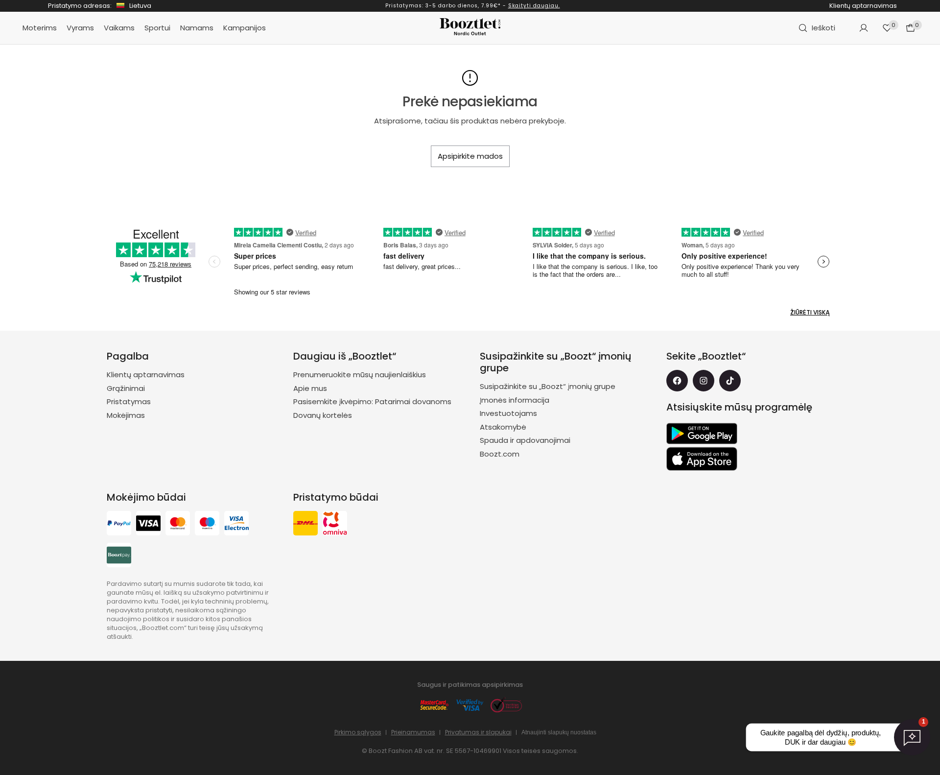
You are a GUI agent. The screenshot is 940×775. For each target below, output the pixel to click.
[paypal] (119, 524)
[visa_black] (148, 524)
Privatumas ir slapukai (478, 732)
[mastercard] (177, 524)
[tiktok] (730, 380)
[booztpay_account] (119, 556)
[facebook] (677, 380)
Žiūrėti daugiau (506, 5)
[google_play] (701, 433)
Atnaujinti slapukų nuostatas (558, 732)
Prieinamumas (413, 732)
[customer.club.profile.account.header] (863, 28)
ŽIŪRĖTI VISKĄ (809, 312)
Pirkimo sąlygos (357, 732)
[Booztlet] (470, 28)
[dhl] (305, 524)
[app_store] (701, 459)
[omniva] (335, 524)
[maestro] (207, 524)
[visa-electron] (236, 524)
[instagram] (703, 380)
